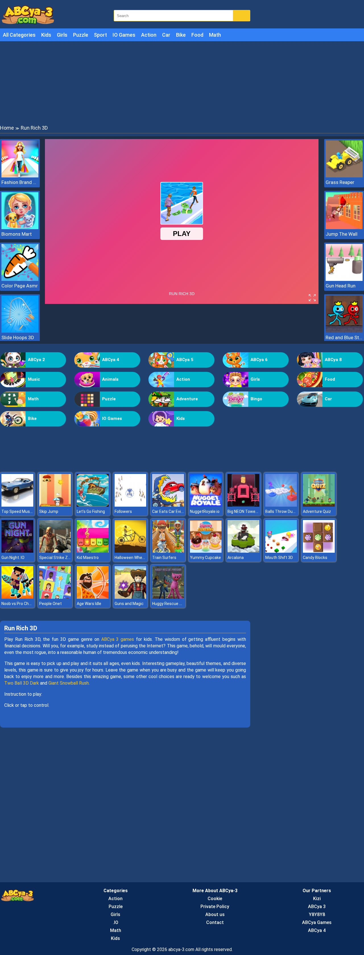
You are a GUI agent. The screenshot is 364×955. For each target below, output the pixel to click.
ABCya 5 (184, 359)
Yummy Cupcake (205, 557)
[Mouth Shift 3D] (281, 551)
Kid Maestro (88, 557)
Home (7, 128)
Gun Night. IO (12, 557)
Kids (46, 35)
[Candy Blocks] (319, 551)
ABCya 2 (36, 359)
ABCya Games (317, 922)
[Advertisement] (182, 82)
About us (215, 914)
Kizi (317, 898)
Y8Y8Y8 (317, 914)
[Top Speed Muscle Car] (17, 505)
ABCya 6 (259, 359)
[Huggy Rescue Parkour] (168, 597)
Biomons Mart (16, 234)
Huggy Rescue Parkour (172, 603)
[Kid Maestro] (93, 551)
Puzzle (80, 35)
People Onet (50, 603)
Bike (181, 35)
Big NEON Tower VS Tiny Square (257, 511)
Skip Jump (48, 511)
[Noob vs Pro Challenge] (17, 597)
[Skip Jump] (55, 505)
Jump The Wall (341, 234)
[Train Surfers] (168, 551)
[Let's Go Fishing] (93, 505)
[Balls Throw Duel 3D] (281, 505)
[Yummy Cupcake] (206, 551)
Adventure (187, 398)
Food (197, 35)
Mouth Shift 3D (279, 557)
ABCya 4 (110, 359)
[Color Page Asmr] (19, 279)
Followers (123, 511)
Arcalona (236, 557)
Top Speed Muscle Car (21, 511)
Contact (215, 922)
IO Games (124, 35)
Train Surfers (164, 557)
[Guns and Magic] (130, 597)
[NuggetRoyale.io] (206, 505)
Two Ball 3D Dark (21, 683)
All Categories (19, 35)
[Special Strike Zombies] (55, 551)
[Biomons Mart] (19, 227)
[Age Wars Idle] (93, 597)
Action (148, 35)
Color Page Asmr (19, 286)
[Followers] (130, 505)
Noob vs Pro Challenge (21, 603)
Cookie (215, 898)
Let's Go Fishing (91, 511)
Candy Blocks (315, 557)
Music (34, 379)
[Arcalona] (243, 551)
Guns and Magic (129, 603)
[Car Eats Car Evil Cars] (168, 505)
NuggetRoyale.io (205, 511)
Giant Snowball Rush (68, 683)
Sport (100, 35)
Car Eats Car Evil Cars (171, 511)
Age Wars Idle (89, 603)
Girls (62, 35)
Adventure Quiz (317, 511)
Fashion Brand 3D (19, 182)
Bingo (256, 398)
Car (166, 35)
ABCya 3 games (117, 639)
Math (215, 35)
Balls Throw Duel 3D (283, 511)
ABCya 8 (333, 359)
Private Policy (214, 906)
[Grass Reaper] (344, 176)
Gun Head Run (340, 286)
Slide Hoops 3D (17, 337)
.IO (115, 922)
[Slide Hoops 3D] (19, 331)
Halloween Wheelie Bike (136, 557)
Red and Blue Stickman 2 (344, 337)
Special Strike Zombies (60, 557)
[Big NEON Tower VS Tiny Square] (243, 505)
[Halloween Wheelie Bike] (130, 551)
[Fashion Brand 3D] (19, 176)
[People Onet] (55, 597)
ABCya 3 (317, 906)
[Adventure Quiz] (319, 505)
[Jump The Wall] (344, 227)
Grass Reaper (340, 182)
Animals (110, 379)
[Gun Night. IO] (17, 551)
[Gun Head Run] (344, 279)
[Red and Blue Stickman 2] (344, 331)
